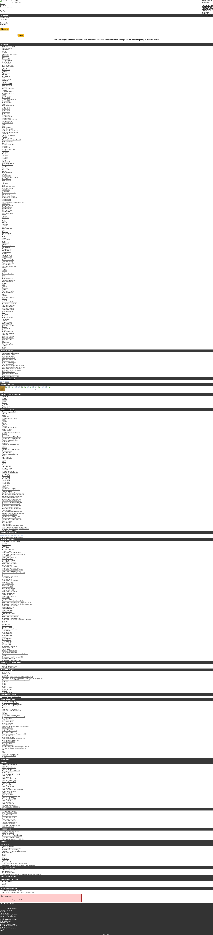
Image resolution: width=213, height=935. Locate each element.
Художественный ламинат (10, 353)
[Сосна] (16, 387)
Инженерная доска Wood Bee (11, 697)
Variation (5, 714)
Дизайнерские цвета (8, 872)
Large (4, 95)
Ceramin (4, 664)
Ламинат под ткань (8, 361)
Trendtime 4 (5, 154)
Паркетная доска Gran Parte (11, 516)
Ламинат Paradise (8, 274)
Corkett (4, 757)
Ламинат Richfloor (8, 331)
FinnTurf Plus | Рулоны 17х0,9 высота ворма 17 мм (18, 892)
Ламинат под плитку (8, 355)
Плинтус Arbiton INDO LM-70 (11, 771)
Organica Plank (7, 579)
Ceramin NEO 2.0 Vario (9, 668)
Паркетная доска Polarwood (11, 449)
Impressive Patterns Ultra (9, 54)
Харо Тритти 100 (7, 129)
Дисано (4, 137)
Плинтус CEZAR (7, 766)
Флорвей (5, 334)
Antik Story (5, 435)
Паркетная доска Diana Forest (11, 437)
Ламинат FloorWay (8, 333)
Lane (3, 751)
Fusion (4, 221)
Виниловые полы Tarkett (9, 566)
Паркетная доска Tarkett (9, 418)
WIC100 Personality (8, 720)
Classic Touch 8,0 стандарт (10, 177)
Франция (5, 404)
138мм (4, 460)
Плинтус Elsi (6, 788)
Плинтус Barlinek (7, 794)
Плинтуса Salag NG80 (9, 780)
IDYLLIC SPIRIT (7, 468)
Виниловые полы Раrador (10, 580)
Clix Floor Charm (7, 60)
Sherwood (5, 675)
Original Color (6, 640)
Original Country (7, 641)
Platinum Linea (6, 115)
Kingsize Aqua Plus (8, 88)
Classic (4, 53)
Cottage (4, 345)
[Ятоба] (18, 536)
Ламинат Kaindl (7, 172)
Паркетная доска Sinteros (10, 440)
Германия (5, 396)
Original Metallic (7, 635)
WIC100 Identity (7, 718)
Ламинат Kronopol (8, 105)
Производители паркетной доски (12, 526)
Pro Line (4, 299)
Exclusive (5, 316)
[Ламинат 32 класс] (3, 382)
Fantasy (4, 174)
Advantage (5, 319)
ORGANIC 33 (6, 185)
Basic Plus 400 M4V (8, 144)
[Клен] (28, 387)
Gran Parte (5, 672)
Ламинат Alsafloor (7, 282)
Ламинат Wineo (7, 102)
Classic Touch (6, 176)
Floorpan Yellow (7, 249)
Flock (3, 749)
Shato (4, 330)
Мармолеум (6, 649)
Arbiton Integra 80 (7, 772)
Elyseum (4, 691)
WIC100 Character (7, 723)
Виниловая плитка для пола (11, 568)
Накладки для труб (8, 833)
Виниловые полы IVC (9, 596)
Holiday (4, 236)
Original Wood (6, 630)
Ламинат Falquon (7, 205)
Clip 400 (4, 283)
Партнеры (3, 11)
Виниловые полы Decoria (10, 605)
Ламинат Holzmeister (8, 297)
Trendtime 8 (5, 158)
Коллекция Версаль (8, 280)
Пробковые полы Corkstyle (10, 754)
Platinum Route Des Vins (9, 120)
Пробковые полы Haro (9, 756)
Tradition (5, 166)
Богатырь (5, 296)
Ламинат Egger (7, 85)
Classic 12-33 (6, 96)
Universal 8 (5, 191)
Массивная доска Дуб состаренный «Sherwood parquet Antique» (22, 678)
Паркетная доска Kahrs (9, 515)
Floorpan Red (6, 247)
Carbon (4, 225)
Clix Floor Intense (7, 65)
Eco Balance (6, 162)
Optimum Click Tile (8, 595)
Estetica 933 (6, 239)
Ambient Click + (7, 551)
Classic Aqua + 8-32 (8, 93)
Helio (3, 124)
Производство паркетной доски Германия (15, 529)
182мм (4, 462)
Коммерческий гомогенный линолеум (14, 851)
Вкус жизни (5, 416)
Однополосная (7, 451)
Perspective (5, 57)
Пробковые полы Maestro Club (11, 710)
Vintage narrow (6, 201)
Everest (4, 171)
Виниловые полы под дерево (11, 618)
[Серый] (46, 387)
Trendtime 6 (5, 157)
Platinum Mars (6, 118)
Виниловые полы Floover (10, 629)
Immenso (5, 168)
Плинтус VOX (6, 785)
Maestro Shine (6, 264)
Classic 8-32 (6, 101)
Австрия (4, 400)
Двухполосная (6, 465)
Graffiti (4, 277)
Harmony (5, 224)
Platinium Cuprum (7, 123)
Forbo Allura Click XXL (9, 560)
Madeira (4, 267)
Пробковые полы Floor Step (11, 706)
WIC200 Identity (7, 743)
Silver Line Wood (7, 210)
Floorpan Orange (7, 255)
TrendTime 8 (6, 485)
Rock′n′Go (5, 104)
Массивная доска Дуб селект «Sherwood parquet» (17, 677)
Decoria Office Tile (7, 609)
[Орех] (25, 387)
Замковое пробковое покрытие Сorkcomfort (15, 726)
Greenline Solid (7, 692)
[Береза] (36, 387)
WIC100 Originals (7, 721)
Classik (4, 434)
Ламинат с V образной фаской (11, 369)
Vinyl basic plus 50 (8, 582)
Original (4, 320)
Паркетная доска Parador (10, 473)
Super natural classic (8, 196)
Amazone (5, 81)
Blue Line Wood (7, 208)
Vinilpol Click (6, 624)
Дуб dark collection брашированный (13, 493)
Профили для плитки (9, 817)
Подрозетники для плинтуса (11, 807)
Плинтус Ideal (6, 783)
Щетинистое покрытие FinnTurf (12, 890)
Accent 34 (5, 182)
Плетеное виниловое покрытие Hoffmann (15, 654)
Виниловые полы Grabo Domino (12, 660)
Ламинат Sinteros (7, 292)
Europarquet (6, 441)
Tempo (4, 446)
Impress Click (6, 598)
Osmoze (4, 286)
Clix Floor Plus (6, 62)
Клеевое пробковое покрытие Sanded (14, 748)
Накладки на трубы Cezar (10, 834)
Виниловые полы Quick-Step (11, 542)
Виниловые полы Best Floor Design (13, 601)
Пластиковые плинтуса (9, 765)
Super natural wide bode (9, 197)
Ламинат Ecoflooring (8, 325)
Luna (3, 126)
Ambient (4, 448)
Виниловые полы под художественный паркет (16, 619)
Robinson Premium (8, 235)
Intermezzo (5, 244)
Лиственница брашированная (11, 508)
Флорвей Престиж (8, 336)
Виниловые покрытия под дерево (12, 570)
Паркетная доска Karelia (10, 454)
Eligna (4, 51)
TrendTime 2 (6, 479)
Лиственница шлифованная (11, 507)
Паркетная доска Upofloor (10, 445)
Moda (4, 856)
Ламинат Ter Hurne (8, 163)
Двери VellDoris (7, 881)
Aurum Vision (6, 113)
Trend (4, 883)
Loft (3, 341)
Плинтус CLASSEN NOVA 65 (11, 774)
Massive (4, 216)
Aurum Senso (6, 112)
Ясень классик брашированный (12, 502)
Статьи (2, 10)
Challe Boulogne (7, 688)
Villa (3, 348)
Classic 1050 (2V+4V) (8, 149)
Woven (4, 637)
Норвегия (5, 407)
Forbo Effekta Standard (9, 562)
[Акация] (9, 387)
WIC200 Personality (8, 745)
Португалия (6, 406)
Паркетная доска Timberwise (11, 490)
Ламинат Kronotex (8, 67)
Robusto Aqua (6, 79)
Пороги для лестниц (8, 819)
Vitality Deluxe (6, 169)
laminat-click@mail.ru (5, 921)
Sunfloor (4, 253)
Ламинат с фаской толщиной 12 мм (13, 367)
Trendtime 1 (5, 151)
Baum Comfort (6, 431)
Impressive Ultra (7, 48)
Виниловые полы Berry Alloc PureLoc (13, 554)
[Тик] (33, 387)
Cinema (4, 241)
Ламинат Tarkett (7, 229)
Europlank (5, 443)
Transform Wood (7, 599)
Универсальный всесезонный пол (13, 202)
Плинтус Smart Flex (8, 786)
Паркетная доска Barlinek (10, 412)
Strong (4, 289)
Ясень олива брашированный (11, 505)
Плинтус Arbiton (7, 769)
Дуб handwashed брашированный (13, 494)
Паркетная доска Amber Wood (11, 518)
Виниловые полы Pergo (9, 591)
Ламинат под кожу (8, 356)
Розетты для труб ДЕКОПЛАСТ (12, 836)
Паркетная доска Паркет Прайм (12, 519)
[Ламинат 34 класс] (8, 382)
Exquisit (4, 74)
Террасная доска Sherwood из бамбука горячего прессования (21, 874)
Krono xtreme (6, 204)
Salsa (4, 420)
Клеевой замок (7, 612)
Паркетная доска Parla (9, 530)
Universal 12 (6, 190)
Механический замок (8, 613)
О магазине (17, 2)
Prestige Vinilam (7, 626)
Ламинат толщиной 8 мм (10, 373)
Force (4, 857)
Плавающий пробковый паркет (12, 704)
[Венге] (19, 387)
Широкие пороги (7, 814)
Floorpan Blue (6, 252)
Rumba (4, 426)
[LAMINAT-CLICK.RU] (7, 1)
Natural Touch (6, 179)
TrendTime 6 (6, 483)
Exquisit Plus (6, 76)
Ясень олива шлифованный (11, 504)
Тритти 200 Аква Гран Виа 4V (11, 140)
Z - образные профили (9, 820)
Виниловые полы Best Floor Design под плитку (16, 602)
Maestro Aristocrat (7, 261)
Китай (4, 401)
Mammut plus (6, 70)
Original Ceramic (7, 632)
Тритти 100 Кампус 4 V (9, 135)
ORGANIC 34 (6, 183)
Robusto (4, 77)
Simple (4, 655)
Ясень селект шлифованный (11, 497)
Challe (4, 686)
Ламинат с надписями (9, 359)
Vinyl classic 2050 (7, 585)
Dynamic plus (6, 73)
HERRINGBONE (7, 84)
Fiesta (4, 238)
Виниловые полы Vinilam (10, 616)
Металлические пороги (9, 822)
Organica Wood (7, 577)
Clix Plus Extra (6, 63)
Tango (4, 423)
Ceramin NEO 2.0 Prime (9, 666)
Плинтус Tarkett (7, 775)
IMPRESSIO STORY (8, 457)
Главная (16, 1)
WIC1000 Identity (7, 735)
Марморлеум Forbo (8, 647)
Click (3, 623)
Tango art (5, 424)
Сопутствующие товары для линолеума (14, 863)
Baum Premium (7, 429)
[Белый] (43, 387)
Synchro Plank (6, 643)
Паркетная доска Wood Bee (11, 432)
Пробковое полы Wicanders (11, 715)
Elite (3, 275)
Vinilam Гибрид (7, 627)
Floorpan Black (6, 250)
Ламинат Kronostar (8, 291)
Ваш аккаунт (206, 2)
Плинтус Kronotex (7, 802)
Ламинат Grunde (7, 213)
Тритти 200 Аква (7, 138)
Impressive (5, 49)
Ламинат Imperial (7, 311)
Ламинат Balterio (7, 165)
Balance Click (6, 543)
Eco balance (6, 474)
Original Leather (7, 638)
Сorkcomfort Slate (7, 729)
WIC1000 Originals (8, 737)
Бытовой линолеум (8, 846)
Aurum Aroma (6, 109)
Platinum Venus (7, 121)
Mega (4, 82)
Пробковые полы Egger (9, 701)
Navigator (5, 232)
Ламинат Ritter (6, 180)
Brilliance (5, 314)
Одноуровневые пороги (9, 813)
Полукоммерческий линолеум (11, 848)
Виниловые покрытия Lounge (11, 571)
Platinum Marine (7, 116)
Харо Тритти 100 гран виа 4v (11, 132)
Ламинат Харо (6, 127)
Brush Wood (6, 328)
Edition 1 (5, 160)
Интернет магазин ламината (6, 911)
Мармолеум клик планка (9, 652)
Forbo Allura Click (7, 559)
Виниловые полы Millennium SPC (12, 657)
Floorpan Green (7, 257)
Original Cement (7, 633)
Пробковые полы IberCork (10, 703)
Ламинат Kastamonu (8, 246)
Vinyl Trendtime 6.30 (8, 590)
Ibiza (3, 313)
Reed (4, 753)
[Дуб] (2, 391)
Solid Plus (5, 288)
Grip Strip (5, 621)
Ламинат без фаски (8, 372)
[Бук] (6, 387)
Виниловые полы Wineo (9, 563)
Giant (3, 683)
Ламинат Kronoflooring (9, 193)
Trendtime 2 (5, 152)
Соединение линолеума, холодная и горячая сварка (18, 865)
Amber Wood (6, 674)
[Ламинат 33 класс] (6, 382)
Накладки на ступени (9, 824)
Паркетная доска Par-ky (9, 471)
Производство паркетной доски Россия (14, 527)
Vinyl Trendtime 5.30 (8, 588)
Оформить (4, 29)
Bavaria (4, 271)
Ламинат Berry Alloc (8, 186)
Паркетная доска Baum (9, 427)
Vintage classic (6, 199)
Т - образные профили (9, 811)
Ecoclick (4, 574)
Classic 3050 (6, 476)
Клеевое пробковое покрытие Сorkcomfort (15, 746)
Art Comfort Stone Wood (9, 731)
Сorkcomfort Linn (7, 728)
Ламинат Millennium (8, 305)
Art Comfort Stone (7, 732)
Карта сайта (106, 934)
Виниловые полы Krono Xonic (11, 552)
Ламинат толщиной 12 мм (10, 375)
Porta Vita (5, 681)
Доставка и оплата (6, 7)
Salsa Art (5, 421)
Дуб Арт (4, 294)
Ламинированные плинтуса (11, 796)
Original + (5, 300)
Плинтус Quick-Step (8, 797)
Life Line (4, 413)
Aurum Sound (6, 107)
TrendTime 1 (6, 477)
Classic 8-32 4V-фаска (9, 99)
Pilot (3, 230)
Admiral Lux (5, 218)
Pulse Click (5, 548)
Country (4, 327)
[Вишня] (13, 387)
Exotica (4, 222)
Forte (3, 285)
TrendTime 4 (6, 482)
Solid (3, 219)
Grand (4, 272)
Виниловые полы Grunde (10, 576)
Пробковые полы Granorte (10, 709)
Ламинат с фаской (8, 364)
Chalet (4, 347)
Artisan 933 (5, 243)
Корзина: (205, 1)
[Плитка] (49, 387)
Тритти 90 (5, 134)
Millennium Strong (7, 306)
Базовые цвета (7, 871)
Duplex (4, 886)
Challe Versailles (7, 689)
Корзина (4, 15)
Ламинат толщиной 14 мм (10, 376)
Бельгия (4, 398)
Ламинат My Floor (7, 344)
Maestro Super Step (8, 263)
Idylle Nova (5, 859)
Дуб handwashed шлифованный (12, 496)
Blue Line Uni (6, 211)
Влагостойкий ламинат (9, 362)
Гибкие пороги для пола (9, 816)
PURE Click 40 (6, 556)
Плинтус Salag (6, 777)
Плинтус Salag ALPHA (9, 782)
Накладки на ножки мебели (10, 831)
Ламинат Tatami (7, 324)
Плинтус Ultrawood (8, 803)
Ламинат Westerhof (8, 260)
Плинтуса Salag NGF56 (9, 779)
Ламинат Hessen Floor (9, 266)
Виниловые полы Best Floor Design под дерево (17, 604)
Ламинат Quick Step (8, 46)
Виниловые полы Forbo (9, 557)
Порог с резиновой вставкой (11, 825)
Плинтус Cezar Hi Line (9, 768)
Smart (4, 884)
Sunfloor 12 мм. (7, 258)
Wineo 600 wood (7, 565)
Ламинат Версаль (7, 278)
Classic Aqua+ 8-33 (8, 91)
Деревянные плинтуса (9, 791)
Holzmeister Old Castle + (9, 302)
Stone (4, 227)
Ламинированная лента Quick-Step (13, 839)
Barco (4, 684)
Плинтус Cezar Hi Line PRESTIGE (12, 789)
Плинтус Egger (7, 800)
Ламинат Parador (7, 141)
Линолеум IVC (6, 862)
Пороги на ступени (8, 827)
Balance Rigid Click (8, 549)
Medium (4, 90)
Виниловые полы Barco (9, 646)
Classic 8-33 (6, 98)
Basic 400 (5, 143)
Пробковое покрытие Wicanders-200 (13, 738)
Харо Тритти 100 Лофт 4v (10, 130)
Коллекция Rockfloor (8, 658)
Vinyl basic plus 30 (8, 584)
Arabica (4, 269)
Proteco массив (7, 322)
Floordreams (6, 194)
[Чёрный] (39, 387)
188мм (4, 463)
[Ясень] (31, 387)
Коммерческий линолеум (10, 849)
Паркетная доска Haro (9, 488)
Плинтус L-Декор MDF (9, 799)
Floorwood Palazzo (8, 310)
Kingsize (4, 87)
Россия (4, 403)
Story (3, 455)
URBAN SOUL (6, 469)
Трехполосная (6, 452)
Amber (4, 215)
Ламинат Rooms (7, 339)
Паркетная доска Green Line (11, 438)
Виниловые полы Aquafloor (10, 615)
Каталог (2, 4)
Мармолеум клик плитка (9, 651)
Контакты (3, 5)
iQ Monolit (5, 860)
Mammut (4, 68)
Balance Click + (7, 546)
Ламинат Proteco (7, 317)
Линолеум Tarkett (7, 852)
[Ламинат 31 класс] (1, 382)
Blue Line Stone (7, 207)
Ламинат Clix (6, 59)
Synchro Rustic (6, 644)
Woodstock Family (7, 233)
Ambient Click (6, 545)
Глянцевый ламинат (8, 358)
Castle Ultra (5, 56)
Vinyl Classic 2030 (7, 587)
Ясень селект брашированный (12, 499)
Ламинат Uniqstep (8, 338)
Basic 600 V (5, 146)
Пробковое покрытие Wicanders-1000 (14, 734)
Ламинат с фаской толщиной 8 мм (13, 365)
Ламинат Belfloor (7, 188)
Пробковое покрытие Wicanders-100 (13, 717)
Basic (4, 707)
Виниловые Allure (7, 610)
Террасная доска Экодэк (10, 869)
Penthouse (5, 342)
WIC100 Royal (6, 724)
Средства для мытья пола (10, 837)
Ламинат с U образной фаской (12, 370)
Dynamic (5, 71)
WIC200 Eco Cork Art (8, 742)
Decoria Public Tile (8, 607)
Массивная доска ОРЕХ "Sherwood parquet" (16, 680)
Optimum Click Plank (8, 593)
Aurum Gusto (6, 110)
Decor (4, 415)
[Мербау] (22, 387)
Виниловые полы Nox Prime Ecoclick (13, 573)
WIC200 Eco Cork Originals (10, 740)
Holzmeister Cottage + (9, 303)
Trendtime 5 (5, 155)
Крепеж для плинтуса (9, 805)
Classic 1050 (6, 148)
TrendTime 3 (6, 480)
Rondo (4, 712)
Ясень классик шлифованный (11, 501)
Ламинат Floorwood (8, 308)
